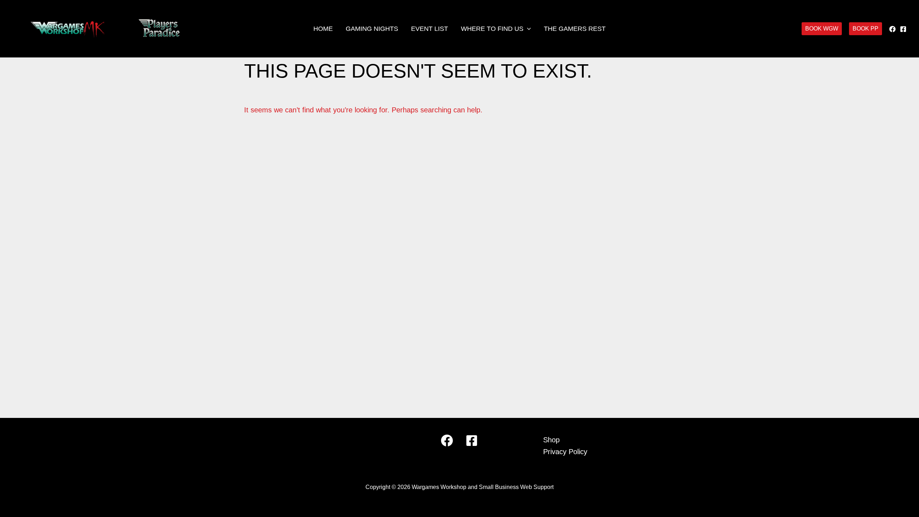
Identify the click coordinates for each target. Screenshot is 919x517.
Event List (429, 28)
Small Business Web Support (516, 487)
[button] (527, 29)
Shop (551, 440)
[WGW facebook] (892, 29)
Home (323, 28)
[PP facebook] (903, 29)
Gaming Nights (372, 28)
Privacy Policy (565, 452)
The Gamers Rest (575, 28)
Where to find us (492, 28)
